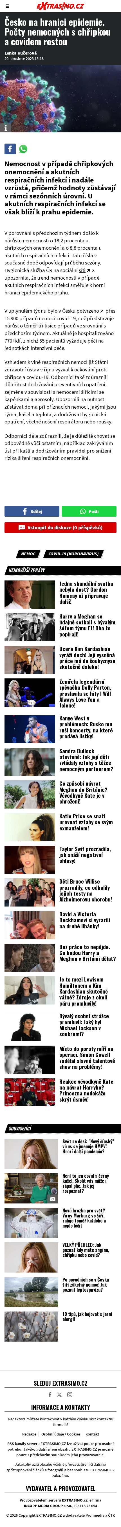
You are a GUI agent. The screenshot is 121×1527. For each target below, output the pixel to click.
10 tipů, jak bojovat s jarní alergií (87, 1316)
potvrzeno (88, 310)
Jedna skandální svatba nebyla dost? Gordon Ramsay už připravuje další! (86, 592)
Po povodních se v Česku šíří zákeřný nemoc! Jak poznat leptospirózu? (85, 1284)
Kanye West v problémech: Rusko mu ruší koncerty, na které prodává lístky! (86, 727)
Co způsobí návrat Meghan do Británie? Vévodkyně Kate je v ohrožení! (83, 792)
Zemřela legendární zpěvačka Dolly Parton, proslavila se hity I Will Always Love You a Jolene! (85, 693)
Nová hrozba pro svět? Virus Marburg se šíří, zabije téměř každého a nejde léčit (84, 1218)
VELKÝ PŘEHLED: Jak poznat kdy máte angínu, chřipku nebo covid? (85, 1250)
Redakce (29, 1434)
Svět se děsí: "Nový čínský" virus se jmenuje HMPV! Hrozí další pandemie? (88, 1146)
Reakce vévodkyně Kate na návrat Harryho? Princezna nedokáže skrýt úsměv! (86, 1090)
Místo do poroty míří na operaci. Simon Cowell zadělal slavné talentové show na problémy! (87, 1057)
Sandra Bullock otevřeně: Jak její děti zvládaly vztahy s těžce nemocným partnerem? (86, 759)
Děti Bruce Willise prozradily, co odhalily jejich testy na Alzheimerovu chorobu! (85, 890)
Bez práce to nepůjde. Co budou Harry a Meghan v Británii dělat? (87, 952)
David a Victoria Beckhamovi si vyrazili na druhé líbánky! (84, 920)
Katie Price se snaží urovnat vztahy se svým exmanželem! (86, 822)
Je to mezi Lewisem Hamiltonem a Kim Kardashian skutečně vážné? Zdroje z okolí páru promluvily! (83, 991)
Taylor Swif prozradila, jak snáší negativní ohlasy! (85, 855)
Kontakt (92, 1434)
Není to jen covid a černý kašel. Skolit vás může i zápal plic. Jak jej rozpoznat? (85, 1183)
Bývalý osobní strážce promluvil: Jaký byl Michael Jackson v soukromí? (84, 1024)
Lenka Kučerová (21, 53)
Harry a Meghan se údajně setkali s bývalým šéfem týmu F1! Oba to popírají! (87, 625)
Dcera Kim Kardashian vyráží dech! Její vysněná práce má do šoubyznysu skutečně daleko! (87, 657)
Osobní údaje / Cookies (60, 1434)
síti (82, 270)
